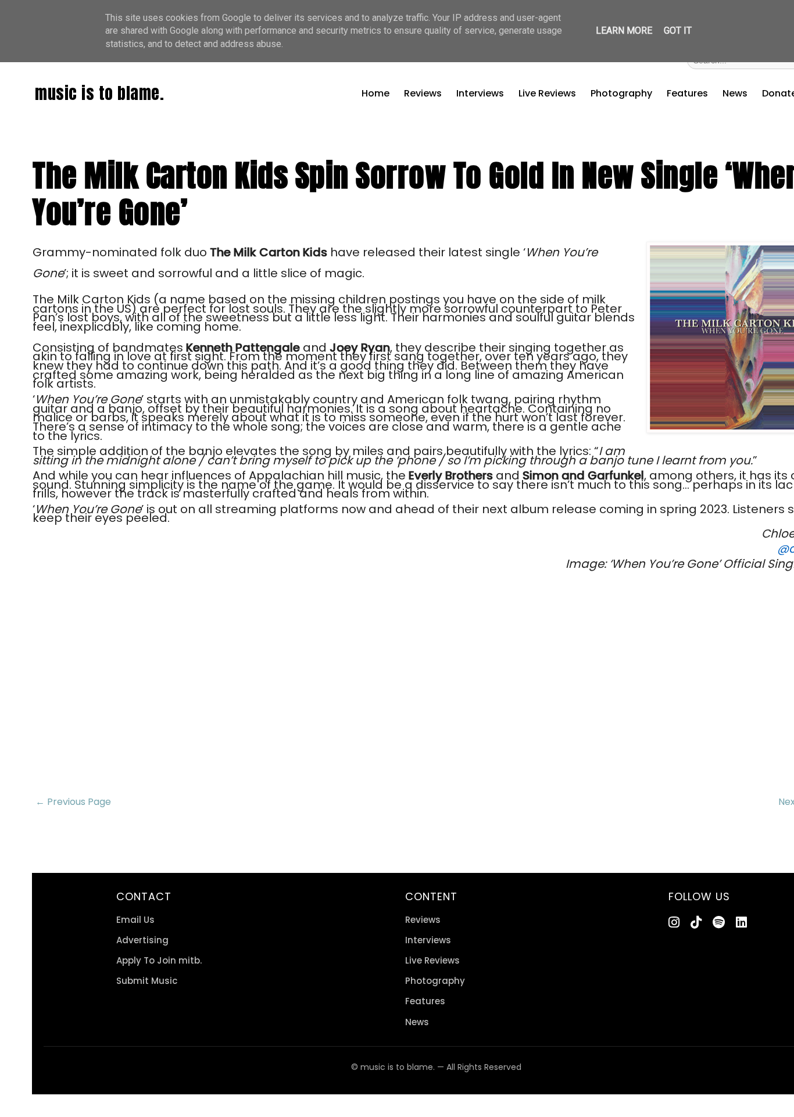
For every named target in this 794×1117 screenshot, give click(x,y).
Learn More (624, 30)
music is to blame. (99, 93)
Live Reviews (547, 93)
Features (687, 93)
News (735, 93)
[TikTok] (696, 923)
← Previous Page (73, 801)
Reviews (423, 93)
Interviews (480, 93)
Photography (621, 93)
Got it (678, 30)
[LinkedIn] (741, 923)
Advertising (142, 940)
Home (375, 93)
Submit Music (146, 981)
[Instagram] (673, 923)
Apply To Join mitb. (159, 960)
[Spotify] (719, 923)
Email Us (135, 920)
